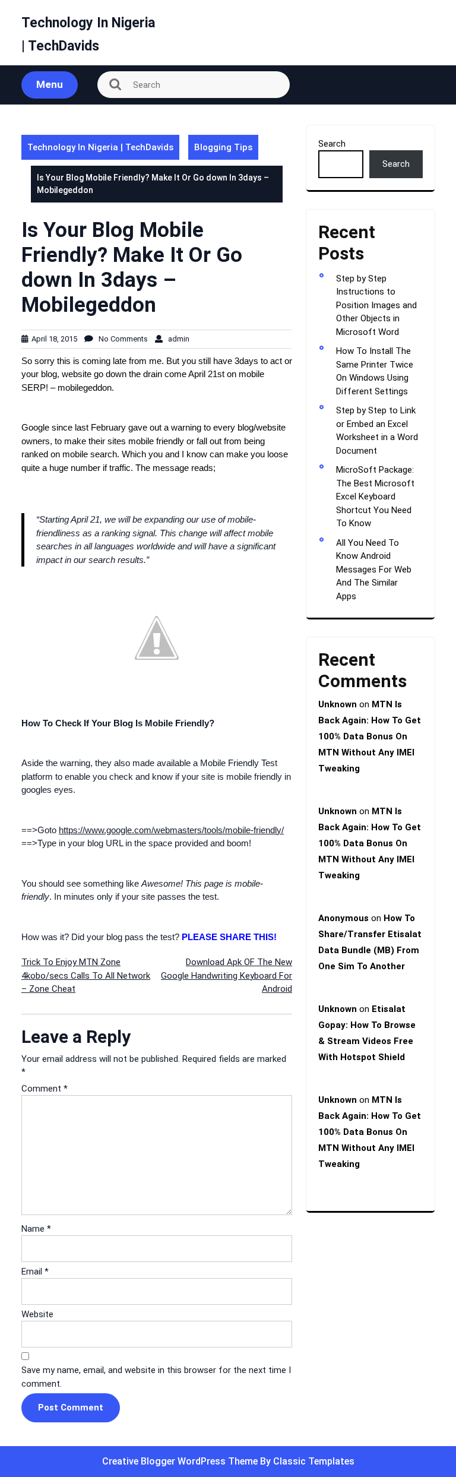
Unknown (337, 704)
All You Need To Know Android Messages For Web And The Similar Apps (373, 569)
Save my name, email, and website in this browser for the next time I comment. (156, 1377)
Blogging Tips (223, 147)
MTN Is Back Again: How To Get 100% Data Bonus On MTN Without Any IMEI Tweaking (369, 736)
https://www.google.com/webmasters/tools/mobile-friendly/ (171, 830)
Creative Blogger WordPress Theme (181, 1461)
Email (35, 1271)
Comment (44, 1088)
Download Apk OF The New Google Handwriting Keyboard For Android (226, 975)
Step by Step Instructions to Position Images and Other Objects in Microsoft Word (376, 305)
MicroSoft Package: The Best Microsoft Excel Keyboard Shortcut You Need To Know (375, 496)
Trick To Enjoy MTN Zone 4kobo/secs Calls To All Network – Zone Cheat (85, 975)
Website (37, 1314)
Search (332, 143)
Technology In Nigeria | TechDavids (100, 147)
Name (36, 1228)
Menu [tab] (49, 84)
